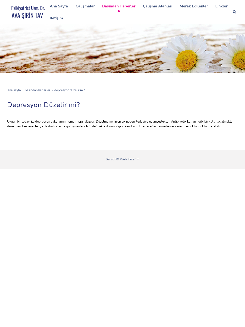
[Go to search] (234, 12)
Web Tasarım (129, 159)
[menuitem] (59, 6)
